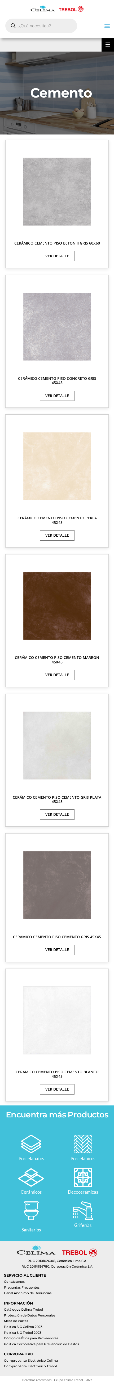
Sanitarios (31, 1229)
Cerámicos (31, 1192)
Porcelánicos (83, 1158)
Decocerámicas (83, 1192)
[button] (107, 25)
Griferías (82, 1225)
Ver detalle (57, 255)
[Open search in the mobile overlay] (41, 26)
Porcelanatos (31, 1158)
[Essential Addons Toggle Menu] (108, 45)
